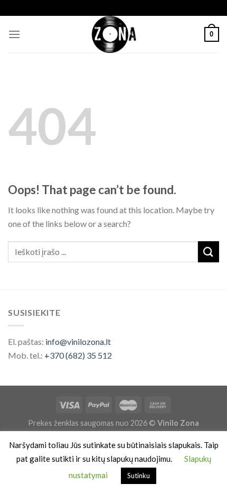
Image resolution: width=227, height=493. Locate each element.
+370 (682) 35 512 (78, 355)
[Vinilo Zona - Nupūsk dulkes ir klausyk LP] (113, 34)
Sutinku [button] (138, 475)
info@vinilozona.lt (78, 341)
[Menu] (14, 34)
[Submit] (208, 251)
